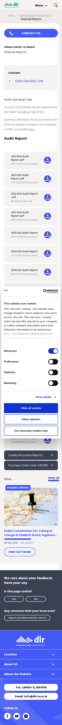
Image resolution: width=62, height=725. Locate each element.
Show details (43, 397)
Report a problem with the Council (27, 617)
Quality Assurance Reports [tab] (25, 455)
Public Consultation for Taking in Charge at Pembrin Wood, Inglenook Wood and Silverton (30, 533)
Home (11, 15)
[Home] (11, 5)
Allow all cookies (31, 408)
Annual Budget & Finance (34, 15)
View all (53, 478)
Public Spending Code (29, 81)
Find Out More (20, 552)
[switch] (53, 361)
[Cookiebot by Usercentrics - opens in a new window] (43, 291)
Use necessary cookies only (31, 430)
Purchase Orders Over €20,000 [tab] (28, 465)
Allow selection (31, 419)
